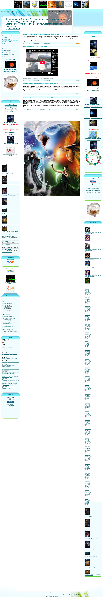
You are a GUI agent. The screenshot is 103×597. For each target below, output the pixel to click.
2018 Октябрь (87, 403)
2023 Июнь (87, 466)
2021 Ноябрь (87, 444)
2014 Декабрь (87, 351)
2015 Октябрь (87, 362)
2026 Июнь (87, 502)
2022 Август (87, 455)
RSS (69, 12)
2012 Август (87, 319)
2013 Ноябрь (87, 336)
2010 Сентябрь (88, 293)
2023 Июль (87, 467)
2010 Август (87, 292)
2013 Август (87, 333)
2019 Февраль (87, 407)
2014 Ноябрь (87, 350)
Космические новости (7, 329)
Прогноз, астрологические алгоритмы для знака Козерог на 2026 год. (93, 250)
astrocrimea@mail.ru (74, 594)
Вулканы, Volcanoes (6, 301)
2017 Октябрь (87, 389)
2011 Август (87, 306)
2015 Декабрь (87, 364)
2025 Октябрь (87, 493)
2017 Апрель (87, 382)
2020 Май (87, 424)
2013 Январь (87, 325)
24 (10, 111)
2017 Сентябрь (88, 388)
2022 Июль (87, 453)
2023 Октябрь (87, 470)
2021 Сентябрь (88, 442)
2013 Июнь (87, 330)
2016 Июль (87, 372)
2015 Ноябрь (87, 363)
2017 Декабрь (87, 391)
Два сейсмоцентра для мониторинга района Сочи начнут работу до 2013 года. (40, 97)
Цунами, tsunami (6, 314)
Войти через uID (10, 259)
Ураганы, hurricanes (7, 309)
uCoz (57, 596)
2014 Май (87, 343)
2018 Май (87, 397)
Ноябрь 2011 (10, 104)
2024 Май (87, 476)
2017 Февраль (87, 380)
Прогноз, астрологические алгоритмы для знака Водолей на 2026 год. (93, 241)
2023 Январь (87, 460)
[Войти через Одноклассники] (13, 262)
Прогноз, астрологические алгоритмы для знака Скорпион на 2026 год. (93, 267)
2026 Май (87, 501)
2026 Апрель (87, 500)
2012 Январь (87, 311)
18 (12, 110)
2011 (27, 31)
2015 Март (87, 354)
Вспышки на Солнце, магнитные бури (10, 327)
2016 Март (87, 368)
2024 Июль (87, 477)
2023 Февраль (87, 461)
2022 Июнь (87, 452)
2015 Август (87, 360)
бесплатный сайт (52, 596)
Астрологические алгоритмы (8, 332)
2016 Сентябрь (88, 374)
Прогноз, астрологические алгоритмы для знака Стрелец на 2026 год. (93, 258)
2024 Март (87, 474)
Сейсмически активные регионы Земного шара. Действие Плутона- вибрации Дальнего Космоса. (10, 384)
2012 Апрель (87, 315)
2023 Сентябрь (88, 469)
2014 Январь (87, 338)
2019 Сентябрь (88, 415)
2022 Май (87, 451)
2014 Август (87, 346)
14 (5, 110)
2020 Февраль (87, 421)
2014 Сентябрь (88, 347)
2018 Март (87, 395)
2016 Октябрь (87, 376)
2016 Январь (87, 365)
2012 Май (87, 316)
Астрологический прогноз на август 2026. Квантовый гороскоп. (10, 232)
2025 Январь (87, 484)
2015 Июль (87, 359)
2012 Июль (87, 318)
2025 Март (87, 485)
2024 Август (87, 478)
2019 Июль (87, 413)
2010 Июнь (87, 290)
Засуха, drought (6, 307)
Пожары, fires (5, 305)
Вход (69, 11)
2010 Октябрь (87, 294)
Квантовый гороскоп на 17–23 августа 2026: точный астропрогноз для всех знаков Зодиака (10, 185)
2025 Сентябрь (88, 492)
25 (12, 111)
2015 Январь (87, 352)
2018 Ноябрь (87, 404)
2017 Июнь (87, 385)
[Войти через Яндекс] (10, 262)
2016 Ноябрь (87, 377)
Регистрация (64, 11)
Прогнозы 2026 (13, 28)
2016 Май (87, 370)
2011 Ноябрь (87, 309)
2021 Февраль (87, 434)
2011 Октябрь (87, 308)
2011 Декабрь (87, 310)
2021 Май (87, 438)
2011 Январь (87, 298)
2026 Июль (87, 503)
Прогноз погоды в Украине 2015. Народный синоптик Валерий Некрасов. (10, 362)
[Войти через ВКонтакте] (8, 262)
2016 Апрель (87, 369)
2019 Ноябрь (87, 417)
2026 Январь (87, 496)
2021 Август (87, 441)
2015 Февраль (87, 353)
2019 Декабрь (87, 418)
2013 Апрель (87, 328)
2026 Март (87, 499)
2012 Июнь (87, 317)
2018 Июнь (87, 398)
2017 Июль (87, 386)
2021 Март (87, 435)
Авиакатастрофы (6, 320)
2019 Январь (87, 406)
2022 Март (87, 449)
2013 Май (87, 329)
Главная (23, 31)
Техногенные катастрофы (8, 318)
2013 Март (87, 327)
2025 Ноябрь (87, 494)
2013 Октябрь (87, 335)
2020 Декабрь (87, 432)
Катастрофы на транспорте (8, 322)
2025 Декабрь (87, 495)
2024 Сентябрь (88, 479)
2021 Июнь (87, 439)
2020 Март (87, 422)
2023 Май (87, 465)
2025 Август (87, 491)
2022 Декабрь (87, 459)
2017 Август (87, 387)
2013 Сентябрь (88, 334)
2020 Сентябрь (88, 429)
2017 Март (87, 381)
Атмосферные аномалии (7, 316)
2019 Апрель (87, 409)
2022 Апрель (87, 450)
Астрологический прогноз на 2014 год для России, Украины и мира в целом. (10, 373)
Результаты (4, 347)
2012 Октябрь (87, 321)
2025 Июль (87, 490)
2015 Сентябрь (88, 361)
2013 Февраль (87, 326)
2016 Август (87, 373)
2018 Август (87, 400)
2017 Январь (87, 379)
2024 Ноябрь (87, 482)
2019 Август (87, 414)
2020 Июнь (87, 425)
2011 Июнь (87, 303)
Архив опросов (10, 347)
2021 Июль (87, 440)
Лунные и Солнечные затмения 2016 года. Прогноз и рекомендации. (10, 377)
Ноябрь (30, 31)
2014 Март (87, 341)
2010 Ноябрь (87, 295)
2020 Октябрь (87, 430)
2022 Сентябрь (88, 456)
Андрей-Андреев (35, 43)
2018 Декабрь (87, 405)
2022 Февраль (87, 448)
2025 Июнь (87, 488)
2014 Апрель (87, 342)
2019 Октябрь (87, 416)
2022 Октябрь (87, 457)
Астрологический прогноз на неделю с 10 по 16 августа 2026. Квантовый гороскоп (10, 195)
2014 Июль (87, 345)
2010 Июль (87, 291)
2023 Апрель (87, 464)
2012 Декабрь (87, 324)
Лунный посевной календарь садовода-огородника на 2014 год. (9, 388)
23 (8, 111)
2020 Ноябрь (87, 431)
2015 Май (87, 356)
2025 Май (87, 487)
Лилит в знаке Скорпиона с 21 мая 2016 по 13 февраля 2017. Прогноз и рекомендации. (10, 380)
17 (10, 110)
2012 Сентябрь (88, 320)
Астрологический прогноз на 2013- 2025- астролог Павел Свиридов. (10, 366)
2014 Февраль (87, 339)
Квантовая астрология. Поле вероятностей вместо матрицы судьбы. (10, 206)
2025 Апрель (87, 486)
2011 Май (87, 302)
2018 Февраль (87, 394)
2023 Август (87, 468)
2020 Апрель (87, 423)
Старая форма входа (10, 265)
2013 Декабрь (87, 337)
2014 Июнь (87, 344)
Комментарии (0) (47, 43)
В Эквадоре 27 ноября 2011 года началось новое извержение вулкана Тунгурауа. (41, 34)
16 (8, 110)
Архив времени (6, 330)
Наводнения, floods (6, 303)
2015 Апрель (87, 355)
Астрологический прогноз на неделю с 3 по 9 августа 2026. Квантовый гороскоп (10, 224)
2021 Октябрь (87, 443)
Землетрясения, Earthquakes (8, 298)
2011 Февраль (87, 299)
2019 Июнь (87, 412)
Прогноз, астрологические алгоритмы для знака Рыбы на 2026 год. (93, 233)
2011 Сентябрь (88, 307)
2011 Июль (87, 304)
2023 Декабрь (87, 473)
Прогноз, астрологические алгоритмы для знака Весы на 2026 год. (93, 276)
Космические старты (7, 323)
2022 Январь (87, 447)
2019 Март (87, 408)
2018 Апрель (87, 396)
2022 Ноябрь (87, 458)
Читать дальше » (60, 41)
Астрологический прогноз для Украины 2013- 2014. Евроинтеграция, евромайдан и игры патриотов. (10, 355)
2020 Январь (87, 420)
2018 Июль (87, 399)
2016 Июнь (87, 371)
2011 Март (87, 300)
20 (15, 110)
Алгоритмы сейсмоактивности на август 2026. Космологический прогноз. (10, 213)
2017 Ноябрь (87, 390)
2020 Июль (87, 426)
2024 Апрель (87, 475)
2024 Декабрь (87, 483)
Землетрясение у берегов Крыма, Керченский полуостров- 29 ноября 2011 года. (41, 83)
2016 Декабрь (87, 378)
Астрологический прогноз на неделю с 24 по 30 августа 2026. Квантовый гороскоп (10, 173)
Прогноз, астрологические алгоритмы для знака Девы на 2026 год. (93, 284)
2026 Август (87, 504)
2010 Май (87, 289)
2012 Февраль (87, 312)
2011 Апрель (87, 301)
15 (7, 110)
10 (10, 108)
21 (5, 111)
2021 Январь (87, 433)
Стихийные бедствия (7, 326)
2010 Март (87, 286)
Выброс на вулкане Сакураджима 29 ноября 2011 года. (35, 46)
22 (7, 111)
